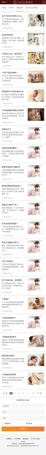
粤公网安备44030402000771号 (30, 446)
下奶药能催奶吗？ (9, 318)
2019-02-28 (7, 330)
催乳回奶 (19, 8)
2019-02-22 (7, 368)
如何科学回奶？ (8, 35)
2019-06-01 (7, 198)
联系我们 (9, 439)
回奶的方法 (6, 129)
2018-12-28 (7, 387)
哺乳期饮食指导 (8, 356)
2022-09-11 (7, 66)
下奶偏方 (5, 299)
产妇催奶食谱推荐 (9, 374)
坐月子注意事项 (32, 8)
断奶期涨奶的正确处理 (11, 167)
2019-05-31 (7, 217)
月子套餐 (17, 439)
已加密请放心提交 (23, 400)
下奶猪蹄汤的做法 (9, 337)
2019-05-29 (7, 236)
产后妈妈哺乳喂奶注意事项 (13, 110)
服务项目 (26, 439)
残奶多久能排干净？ (10, 205)
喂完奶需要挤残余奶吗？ (12, 186)
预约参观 (29, 423)
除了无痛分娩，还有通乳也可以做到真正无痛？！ (22, 280)
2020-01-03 (7, 122)
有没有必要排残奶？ (10, 223)
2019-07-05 (7, 141)
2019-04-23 (7, 273)
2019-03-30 (7, 292)
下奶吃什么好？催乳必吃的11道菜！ (16, 54)
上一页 (5, 393)
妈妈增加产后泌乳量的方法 (13, 91)
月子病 (11, 8)
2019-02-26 (7, 349)
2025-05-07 (7, 47)
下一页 (39, 393)
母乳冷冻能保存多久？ (11, 242)
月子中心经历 (35, 439)
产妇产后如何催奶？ (10, 73)
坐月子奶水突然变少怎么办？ (13, 16)
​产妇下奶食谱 (7, 261)
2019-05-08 (7, 254)
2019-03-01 (7, 311)
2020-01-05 (7, 85)
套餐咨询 (8, 423)
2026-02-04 (7, 28)
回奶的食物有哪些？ (10, 148)
